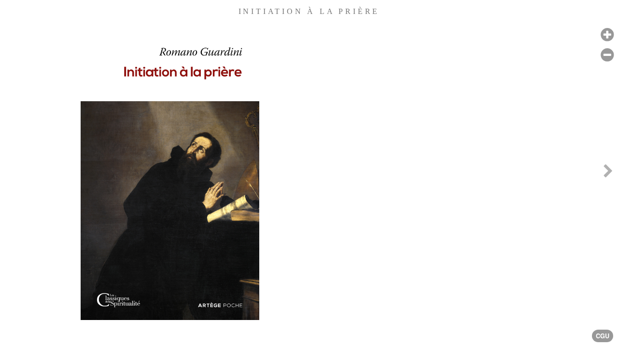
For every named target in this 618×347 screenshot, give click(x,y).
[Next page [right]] (608, 173)
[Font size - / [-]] (607, 55)
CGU (602, 336)
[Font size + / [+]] (607, 35)
